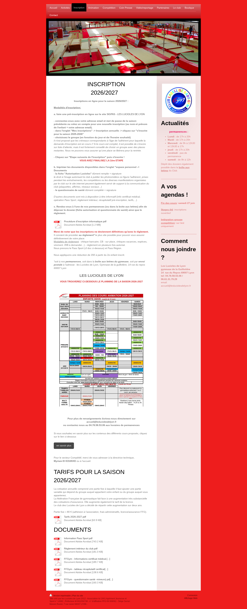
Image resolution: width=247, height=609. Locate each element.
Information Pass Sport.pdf (78, 538)
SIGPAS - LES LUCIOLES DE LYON (126, 114)
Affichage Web (190, 598)
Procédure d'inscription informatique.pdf (85, 221)
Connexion (192, 595)
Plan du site (77, 596)
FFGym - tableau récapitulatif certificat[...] (86, 569)
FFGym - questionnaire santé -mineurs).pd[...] (88, 579)
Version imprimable (62, 596)
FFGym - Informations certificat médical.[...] (87, 558)
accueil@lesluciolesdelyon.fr (101, 421)
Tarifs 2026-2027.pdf (75, 516)
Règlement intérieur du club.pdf (80, 548)
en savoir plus (63, 445)
